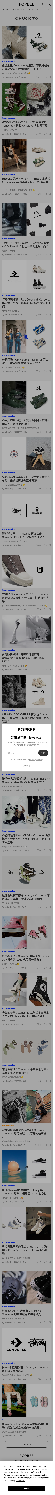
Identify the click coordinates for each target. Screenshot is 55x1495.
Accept (26, 1489)
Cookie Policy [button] (11, 1478)
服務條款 (32, 760)
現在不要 (26, 766)
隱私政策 (39, 760)
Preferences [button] (20, 1481)
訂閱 (43, 752)
